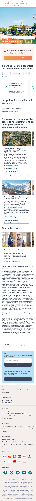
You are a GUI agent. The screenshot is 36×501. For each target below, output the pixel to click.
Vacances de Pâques (7, 479)
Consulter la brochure (11, 172)
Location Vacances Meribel (21, 486)
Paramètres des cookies (21, 413)
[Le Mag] (30, 473)
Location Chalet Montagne (21, 482)
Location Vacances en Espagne (21, 491)
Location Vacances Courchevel (13, 485)
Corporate (18, 444)
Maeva (8, 439)
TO (22, 441)
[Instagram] (11, 472)
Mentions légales (6, 411)
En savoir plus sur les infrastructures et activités (16, 176)
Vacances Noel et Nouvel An (14, 494)
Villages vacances (21, 495)
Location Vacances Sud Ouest (20, 489)
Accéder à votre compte (10, 428)
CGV (12, 413)
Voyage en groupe (12, 495)
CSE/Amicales (16, 441)
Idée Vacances (13, 487)
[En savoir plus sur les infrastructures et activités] (16, 138)
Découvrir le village (11, 168)
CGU (8, 413)
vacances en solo (25, 494)
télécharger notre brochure (13, 254)
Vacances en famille (27, 497)
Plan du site (15, 390)
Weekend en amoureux (17, 497)
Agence (27, 441)
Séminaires (23, 390)
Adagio (4, 439)
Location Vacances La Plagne (27, 485)
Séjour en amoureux (7, 497)
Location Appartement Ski (18, 481)
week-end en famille (27, 498)
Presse (24, 444)
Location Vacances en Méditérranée (20, 490)
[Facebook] (5, 472)
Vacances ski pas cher (7, 481)
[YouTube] (24, 472)
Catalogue (8, 390)
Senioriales (12, 444)
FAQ (3, 390)
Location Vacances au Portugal (18, 493)
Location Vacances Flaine (9, 486)
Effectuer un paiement (8, 426)
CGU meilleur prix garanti (15, 415)
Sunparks (8, 441)
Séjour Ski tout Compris (10, 482)
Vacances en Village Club (23, 487)
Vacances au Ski (28, 479)
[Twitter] (18, 472)
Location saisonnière (17, 498)
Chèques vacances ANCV (18, 479)
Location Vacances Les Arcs (17, 483)
